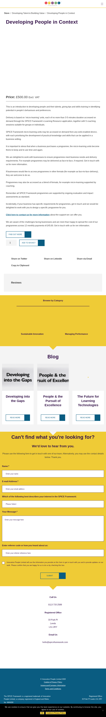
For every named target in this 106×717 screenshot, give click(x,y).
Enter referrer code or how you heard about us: (25, 545)
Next (102, 325)
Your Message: (9, 512)
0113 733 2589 (55, 605)
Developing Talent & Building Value (28, 13)
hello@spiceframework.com (55, 642)
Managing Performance (76, 334)
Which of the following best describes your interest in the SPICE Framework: (39, 496)
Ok (42, 713)
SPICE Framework (53, 4)
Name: (5, 466)
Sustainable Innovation (32, 334)
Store (6, 13)
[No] (102, 710)
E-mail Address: (10, 481)
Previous (6, 325)
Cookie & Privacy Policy (56, 713)
